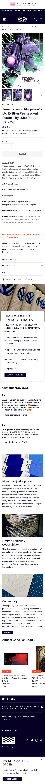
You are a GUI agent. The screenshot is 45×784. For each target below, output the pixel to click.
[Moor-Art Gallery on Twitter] (32, 740)
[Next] (41, 95)
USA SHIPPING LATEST (15, 375)
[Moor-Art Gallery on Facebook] (27, 740)
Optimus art (13, 172)
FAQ (3, 272)
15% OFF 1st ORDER (12, 779)
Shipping (32, 130)
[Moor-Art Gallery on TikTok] (41, 740)
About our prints (10, 259)
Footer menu (10, 730)
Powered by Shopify (7, 747)
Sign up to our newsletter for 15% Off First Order (22, 708)
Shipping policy (11, 369)
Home (4, 27)
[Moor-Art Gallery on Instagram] (36, 740)
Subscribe (7, 632)
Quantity (6, 141)
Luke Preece (8, 105)
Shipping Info (8, 266)
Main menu (9, 699)
